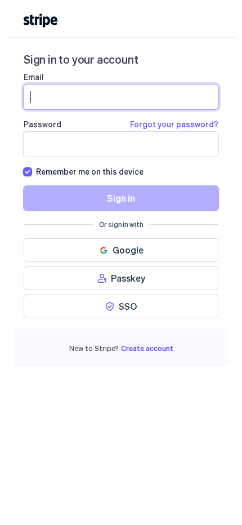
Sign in (121, 198)
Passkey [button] (128, 278)
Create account (147, 348)
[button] (121, 250)
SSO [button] (128, 306)
